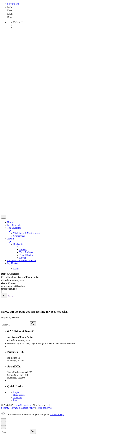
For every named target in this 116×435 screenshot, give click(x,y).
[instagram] (1, 291)
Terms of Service (44, 166)
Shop (15, 400)
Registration (19, 395)
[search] (33, 323)
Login (16, 392)
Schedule (17, 397)
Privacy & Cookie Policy (23, 166)
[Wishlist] (9, 188)
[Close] (3, 52)
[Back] (4, 295)
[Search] (9, 51)
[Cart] (18, 192)
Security (5, 166)
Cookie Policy (57, 414)
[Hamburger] (2, 33)
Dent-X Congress (23, 161)
